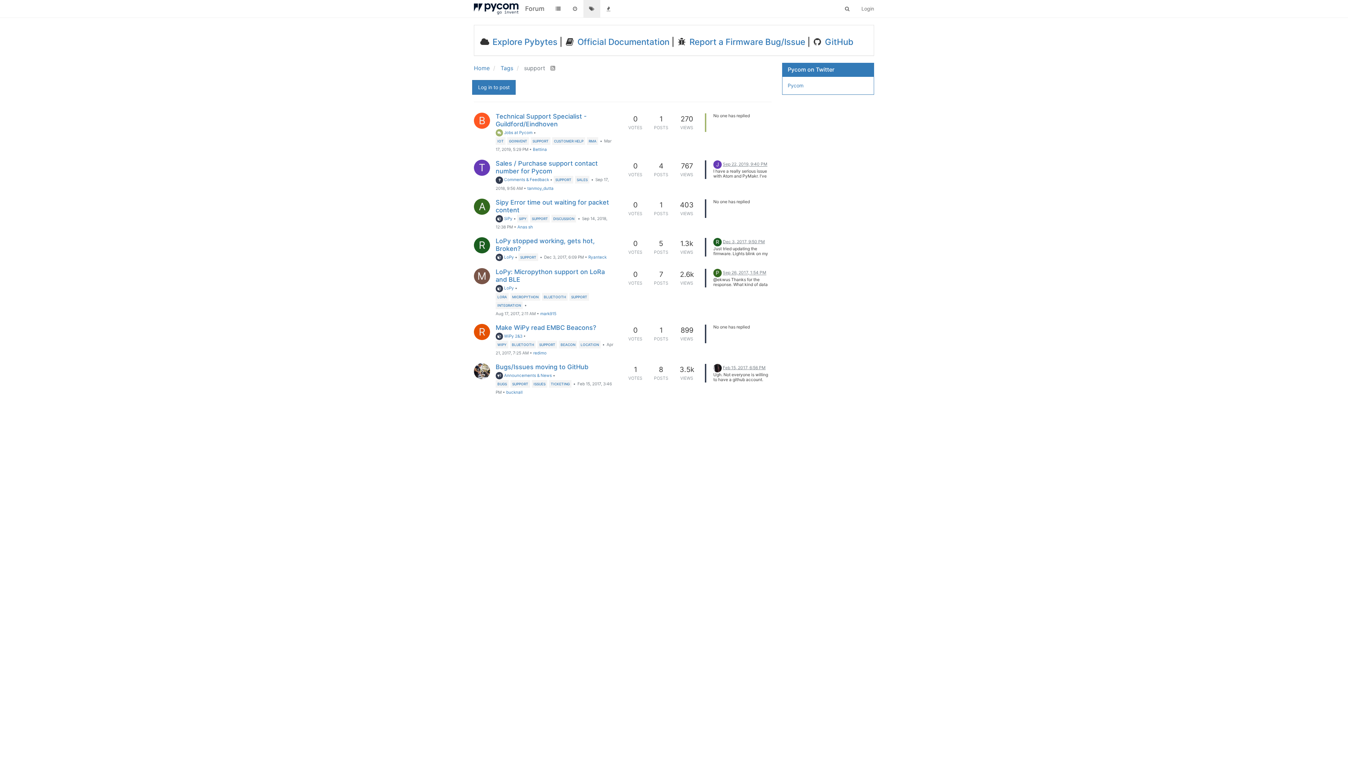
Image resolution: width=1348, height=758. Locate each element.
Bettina (540, 149)
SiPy (508, 218)
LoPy (508, 257)
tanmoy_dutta (540, 188)
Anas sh (525, 227)
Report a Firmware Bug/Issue (746, 42)
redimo (540, 353)
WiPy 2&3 (512, 336)
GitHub (838, 42)
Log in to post (494, 87)
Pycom (796, 85)
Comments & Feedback (526, 179)
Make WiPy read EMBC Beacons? (546, 327)
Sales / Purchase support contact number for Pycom (547, 167)
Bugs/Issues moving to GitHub (542, 367)
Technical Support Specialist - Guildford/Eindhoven (541, 120)
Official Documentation (622, 42)
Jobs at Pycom (518, 132)
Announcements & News (527, 375)
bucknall (514, 392)
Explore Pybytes (523, 42)
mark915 (548, 313)
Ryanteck (597, 257)
